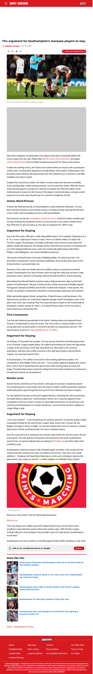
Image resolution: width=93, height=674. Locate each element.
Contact (49, 645)
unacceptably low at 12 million (43, 330)
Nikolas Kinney (12, 46)
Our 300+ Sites (77, 645)
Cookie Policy (15, 653)
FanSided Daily (15, 649)
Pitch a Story (33, 649)
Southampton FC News (23, 627)
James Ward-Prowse (16, 162)
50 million (57, 441)
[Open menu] (6, 3)
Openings (32, 645)
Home (9, 627)
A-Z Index (75, 653)
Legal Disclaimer (35, 653)
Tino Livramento (62, 159)
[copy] (20, 51)
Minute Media (14, 663)
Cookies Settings (16, 657)
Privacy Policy (52, 649)
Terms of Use (77, 649)
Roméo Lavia (48, 159)
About (11, 645)
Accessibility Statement (56, 653)
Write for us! (12, 520)
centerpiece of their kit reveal (43, 218)
